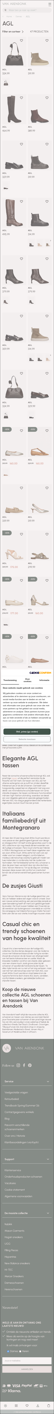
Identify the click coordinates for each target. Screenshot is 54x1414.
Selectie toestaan (27, 739)
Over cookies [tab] (27, 680)
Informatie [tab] (44, 680)
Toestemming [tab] (10, 680)
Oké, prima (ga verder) (27, 731)
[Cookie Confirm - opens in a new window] (40, 672)
